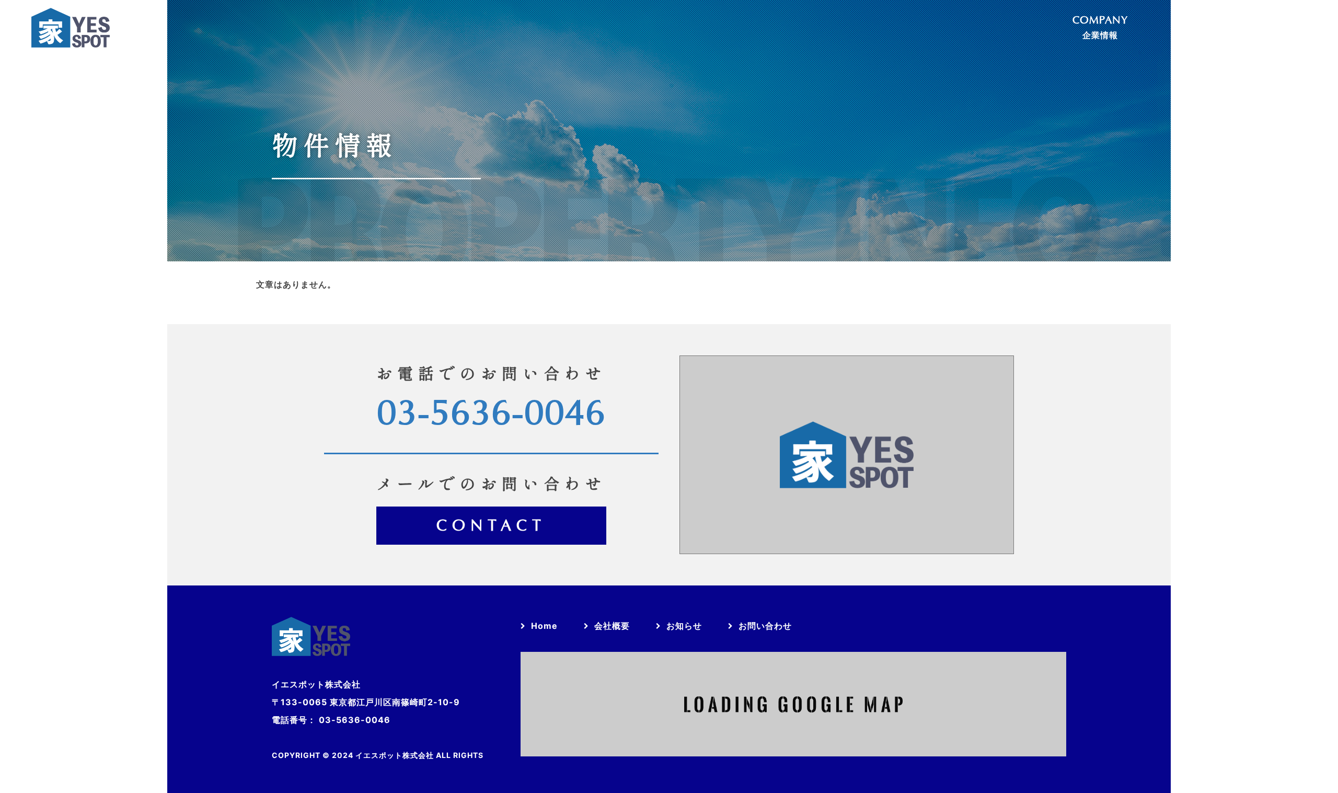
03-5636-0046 (491, 414)
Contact (491, 526)
